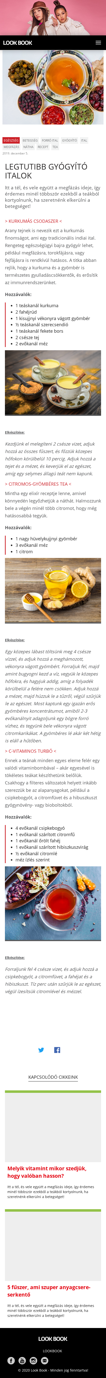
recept (43, 147)
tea (55, 147)
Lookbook (52, 1351)
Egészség (11, 140)
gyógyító (69, 140)
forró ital (50, 140)
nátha (28, 147)
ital (84, 140)
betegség (30, 140)
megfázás (11, 147)
